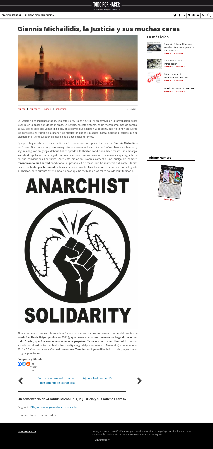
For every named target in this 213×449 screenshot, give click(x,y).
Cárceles (35, 109)
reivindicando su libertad (34, 163)
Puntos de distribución (39, 15)
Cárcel (21, 109)
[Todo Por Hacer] (106, 6)
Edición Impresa (11, 15)
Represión (61, 109)
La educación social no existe (179, 88)
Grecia (47, 109)
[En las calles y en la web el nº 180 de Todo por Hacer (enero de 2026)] (170, 182)
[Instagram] (193, 15)
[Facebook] (179, 15)
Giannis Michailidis (126, 143)
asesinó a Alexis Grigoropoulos (37, 337)
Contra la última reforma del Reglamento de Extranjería (56, 380)
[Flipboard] (188, 15)
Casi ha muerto (97, 167)
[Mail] (198, 15)
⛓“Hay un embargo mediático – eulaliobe (53, 407)
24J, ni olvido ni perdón (98, 378)
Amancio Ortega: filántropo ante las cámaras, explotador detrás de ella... (179, 47)
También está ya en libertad (92, 349)
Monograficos (27, 431)
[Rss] (203, 15)
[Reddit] (28, 364)
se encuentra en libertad (107, 341)
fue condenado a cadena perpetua (63, 341)
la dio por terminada (43, 167)
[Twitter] (174, 15)
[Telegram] (184, 15)
